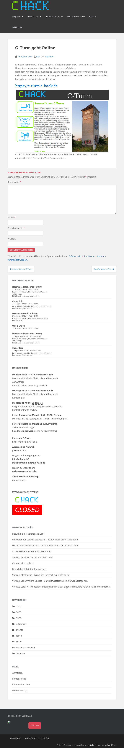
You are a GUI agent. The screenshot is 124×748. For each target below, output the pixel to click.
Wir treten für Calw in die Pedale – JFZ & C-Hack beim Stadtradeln (45, 539)
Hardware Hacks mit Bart (25, 313)
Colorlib (93, 745)
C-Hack (60, 745)
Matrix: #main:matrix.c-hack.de (28, 462)
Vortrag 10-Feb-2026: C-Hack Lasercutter (32, 557)
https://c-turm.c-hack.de (36, 85)
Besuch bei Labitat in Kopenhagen (29, 569)
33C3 (18, 606)
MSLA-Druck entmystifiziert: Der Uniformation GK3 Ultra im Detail (45, 545)
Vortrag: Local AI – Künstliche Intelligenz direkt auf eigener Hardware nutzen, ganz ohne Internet (61, 586)
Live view (35, 725)
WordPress (111, 745)
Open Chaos (18, 325)
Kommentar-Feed (21, 684)
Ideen (19, 635)
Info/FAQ (93, 16)
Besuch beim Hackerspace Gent (28, 533)
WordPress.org (19, 690)
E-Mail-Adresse (16, 228)
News (19, 641)
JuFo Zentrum (19, 450)
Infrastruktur (53, 16)
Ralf (38, 56)
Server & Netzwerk (25, 647)
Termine (20, 653)
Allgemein (49, 56)
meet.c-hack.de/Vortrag (45, 430)
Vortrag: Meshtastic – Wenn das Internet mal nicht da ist (40, 574)
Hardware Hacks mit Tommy (27, 286)
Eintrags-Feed (19, 678)
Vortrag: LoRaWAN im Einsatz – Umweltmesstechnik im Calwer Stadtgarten (50, 580)
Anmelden (17, 672)
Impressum (17, 27)
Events (19, 629)
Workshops (33, 16)
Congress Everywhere (23, 563)
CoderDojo (17, 301)
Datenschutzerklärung (37, 738)
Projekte (16, 16)
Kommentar (14, 182)
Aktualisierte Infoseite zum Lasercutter (31, 551)
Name (11, 217)
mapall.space (19, 480)
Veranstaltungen (76, 16)
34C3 (18, 612)
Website (12, 238)
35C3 (18, 618)
